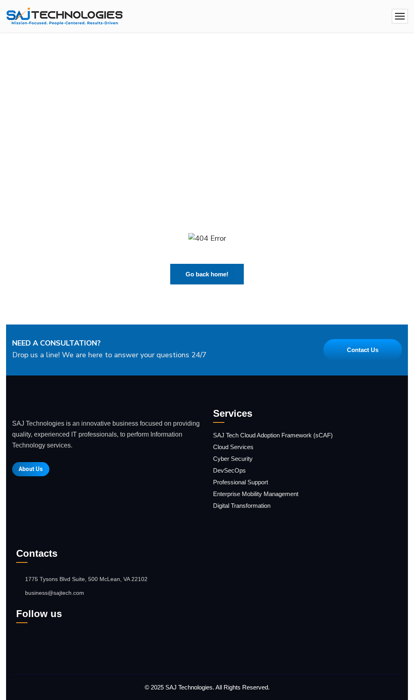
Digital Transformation (241, 505)
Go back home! (207, 274)
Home (182, 92)
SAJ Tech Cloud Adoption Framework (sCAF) (273, 435)
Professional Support (240, 482)
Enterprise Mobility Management (255, 493)
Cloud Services (233, 446)
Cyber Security (233, 458)
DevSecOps (229, 470)
